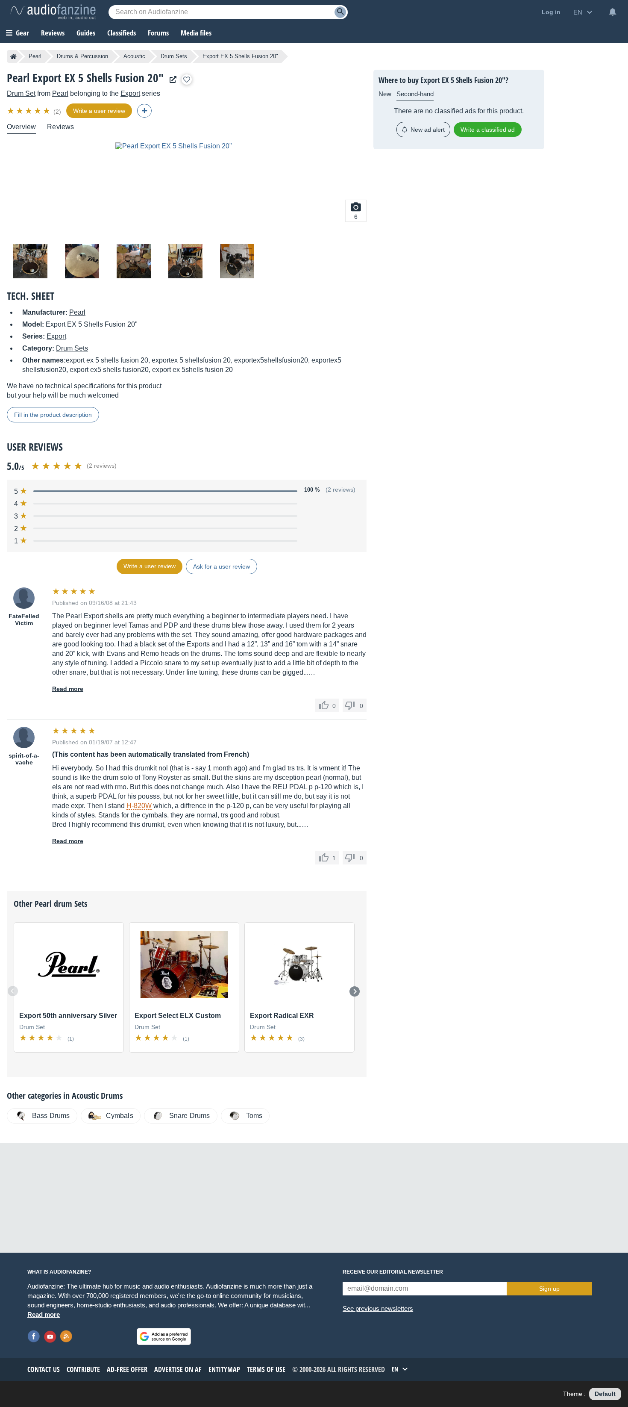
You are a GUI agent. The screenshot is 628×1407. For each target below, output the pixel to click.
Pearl (35, 56)
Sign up (549, 1288)
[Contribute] (144, 111)
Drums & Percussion (82, 56)
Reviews (53, 33)
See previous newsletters (378, 1308)
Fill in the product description (53, 414)
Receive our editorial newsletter (393, 1272)
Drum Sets (174, 56)
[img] (29, 110)
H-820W (139, 805)
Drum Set (21, 93)
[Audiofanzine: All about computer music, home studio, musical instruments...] (53, 12)
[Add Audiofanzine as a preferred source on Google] (164, 1336)
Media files (196, 33)
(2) (57, 111)
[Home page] (13, 56)
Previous (13, 991)
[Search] (340, 12)
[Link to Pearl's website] (170, 79)
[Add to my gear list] (186, 79)
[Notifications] (612, 12)
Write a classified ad (488, 129)
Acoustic (134, 56)
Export (130, 93)
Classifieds (121, 33)
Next (354, 991)
